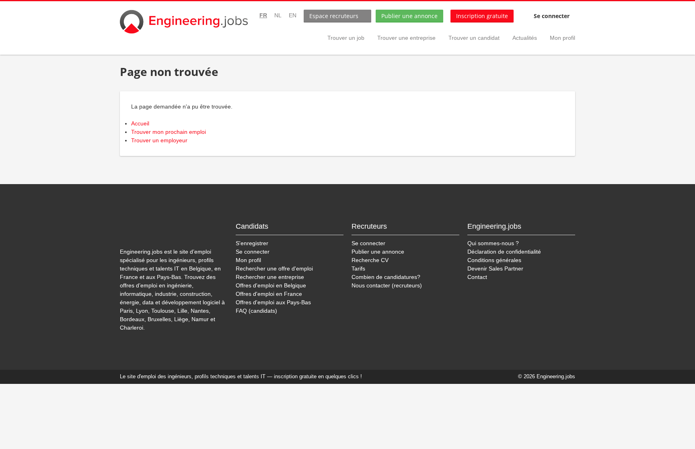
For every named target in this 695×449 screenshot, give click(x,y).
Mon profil (562, 38)
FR (263, 15)
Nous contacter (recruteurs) (387, 285)
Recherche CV (370, 260)
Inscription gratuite (482, 16)
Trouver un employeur (159, 140)
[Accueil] (184, 22)
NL (278, 15)
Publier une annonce (409, 16)
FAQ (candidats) (256, 311)
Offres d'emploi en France (269, 294)
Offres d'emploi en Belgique (271, 285)
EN (292, 15)
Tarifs (358, 268)
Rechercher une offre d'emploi (274, 268)
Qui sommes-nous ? (493, 243)
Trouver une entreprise (406, 38)
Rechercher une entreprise (270, 277)
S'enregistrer (252, 243)
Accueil (140, 123)
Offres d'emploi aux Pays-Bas (273, 302)
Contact (477, 277)
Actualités (524, 38)
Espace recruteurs (333, 16)
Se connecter (552, 16)
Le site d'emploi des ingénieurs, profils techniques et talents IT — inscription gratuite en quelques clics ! (241, 376)
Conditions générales (494, 260)
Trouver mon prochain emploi (168, 132)
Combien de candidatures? (386, 277)
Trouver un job (345, 38)
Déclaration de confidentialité (504, 251)
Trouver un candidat (474, 38)
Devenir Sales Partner (495, 268)
